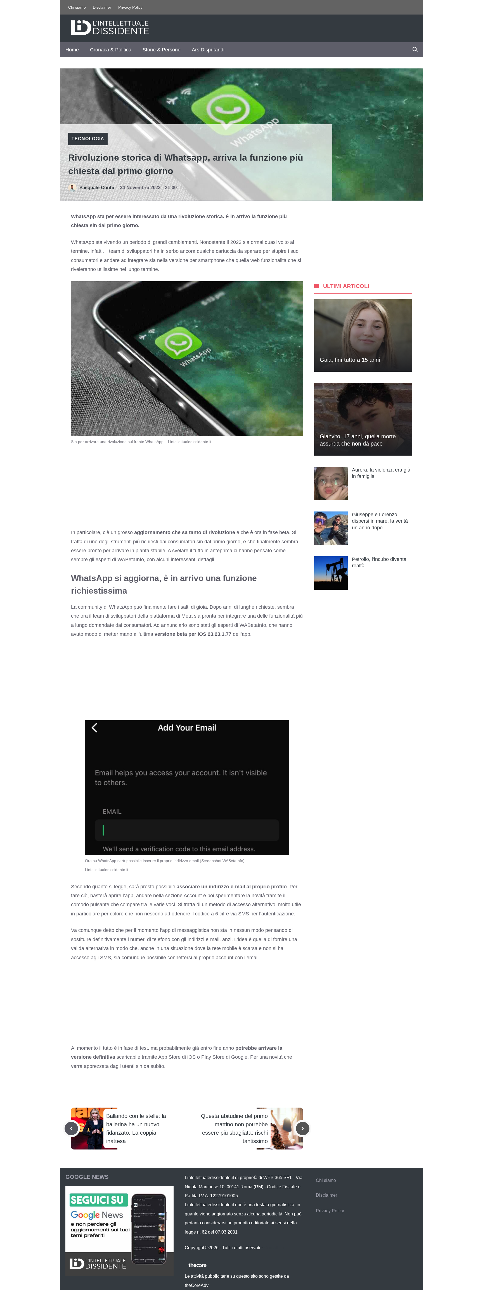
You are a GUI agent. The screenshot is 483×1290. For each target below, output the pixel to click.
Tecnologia (88, 138)
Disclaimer (102, 7)
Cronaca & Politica (110, 50)
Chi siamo (77, 7)
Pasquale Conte (96, 187)
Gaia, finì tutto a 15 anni (350, 360)
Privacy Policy (130, 7)
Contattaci (274, 1247)
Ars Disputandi (208, 50)
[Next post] (302, 1128)
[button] (415, 49)
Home (72, 50)
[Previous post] (71, 1128)
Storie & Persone (162, 50)
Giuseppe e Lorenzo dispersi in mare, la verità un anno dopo (380, 521)
